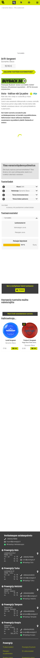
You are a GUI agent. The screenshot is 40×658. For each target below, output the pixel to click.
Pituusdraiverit (19, 8)
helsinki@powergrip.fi (30, 596)
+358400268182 (28, 593)
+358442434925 (28, 575)
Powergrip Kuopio (12, 623)
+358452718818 (12, 539)
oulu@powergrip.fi (29, 560)
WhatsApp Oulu (28, 562)
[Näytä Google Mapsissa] (37, 554)
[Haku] (14, 2)
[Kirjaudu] (29, 2)
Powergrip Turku (12, 568)
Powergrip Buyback (28, 647)
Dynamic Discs (7, 8)
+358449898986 (29, 611)
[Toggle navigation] (37, 2)
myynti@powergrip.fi (13, 542)
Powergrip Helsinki (13, 586)
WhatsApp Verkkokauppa (15, 544)
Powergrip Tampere (13, 605)
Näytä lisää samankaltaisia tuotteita (20, 314)
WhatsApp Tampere (29, 617)
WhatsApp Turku (28, 581)
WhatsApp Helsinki (29, 599)
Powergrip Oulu (11, 550)
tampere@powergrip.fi (30, 614)
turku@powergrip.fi (29, 578)
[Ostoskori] (21, 2)
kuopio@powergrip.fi (30, 632)
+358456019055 (28, 629)
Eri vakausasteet (28, 651)
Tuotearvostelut (8, 647)
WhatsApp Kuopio (29, 635)
